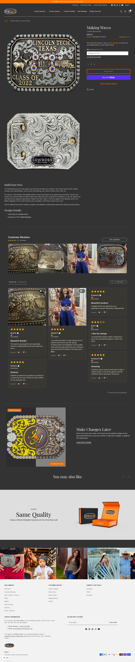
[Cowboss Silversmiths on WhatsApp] (120, 5)
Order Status (52, 592)
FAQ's (6, 598)
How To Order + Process (11, 595)
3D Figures (7, 589)
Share (91, 89)
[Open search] (112, 282)
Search (51, 601)
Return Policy (53, 595)
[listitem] (23, 258)
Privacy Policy (8, 604)
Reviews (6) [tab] (12, 282)
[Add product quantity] (94, 64)
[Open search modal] (121, 11)
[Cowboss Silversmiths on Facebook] (112, 5)
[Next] (89, 1)
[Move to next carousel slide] (129, 477)
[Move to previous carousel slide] (123, 477)
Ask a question (114, 239)
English (127, 5)
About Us (7, 607)
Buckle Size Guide (95, 57)
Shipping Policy (53, 598)
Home (6, 21)
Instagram (89, 589)
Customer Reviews (10, 592)
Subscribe (113, 622)
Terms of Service (9, 610)
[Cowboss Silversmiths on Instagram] (114, 5)
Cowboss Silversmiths (21, 654)
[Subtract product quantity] (88, 64)
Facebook (89, 595)
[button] (27, 307)
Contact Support (53, 589)
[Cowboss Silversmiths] (10, 11)
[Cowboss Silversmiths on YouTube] (122, 5)
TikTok (88, 592)
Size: (95, 49)
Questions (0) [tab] (22, 282)
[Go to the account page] (125, 11)
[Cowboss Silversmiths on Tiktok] (117, 5)
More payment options (109, 84)
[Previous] (46, 1)
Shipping (89, 37)
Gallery (6, 601)
